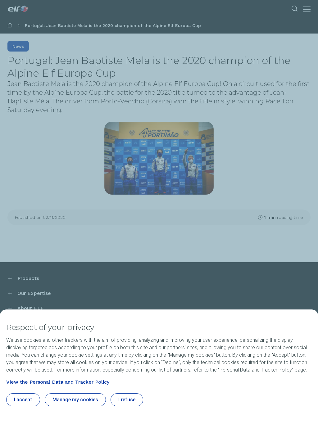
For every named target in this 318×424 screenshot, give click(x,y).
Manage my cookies (75, 400)
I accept (23, 400)
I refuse (126, 400)
